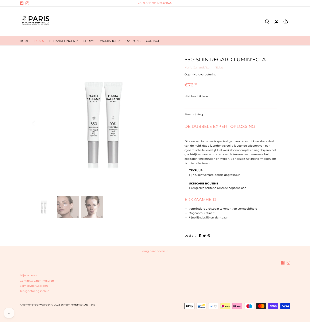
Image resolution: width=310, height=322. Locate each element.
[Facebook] (21, 3)
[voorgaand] (39, 123)
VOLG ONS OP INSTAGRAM (155, 3)
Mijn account (29, 275)
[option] (103, 123)
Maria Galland (194, 67)
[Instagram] (27, 3)
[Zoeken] (267, 21)
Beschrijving (194, 114)
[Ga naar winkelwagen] (285, 21)
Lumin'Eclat (214, 67)
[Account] (276, 21)
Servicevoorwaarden (34, 285)
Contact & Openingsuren (37, 280)
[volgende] (168, 123)
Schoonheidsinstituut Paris (78, 304)
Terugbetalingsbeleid (35, 291)
